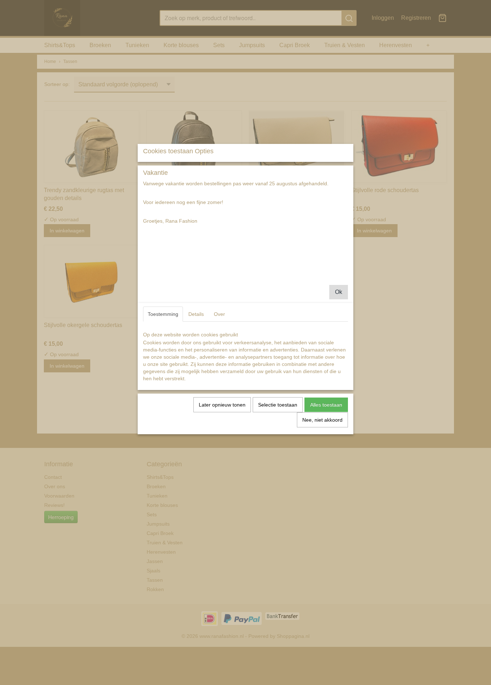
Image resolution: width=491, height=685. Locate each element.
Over (219, 314)
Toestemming (163, 314)
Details (196, 314)
